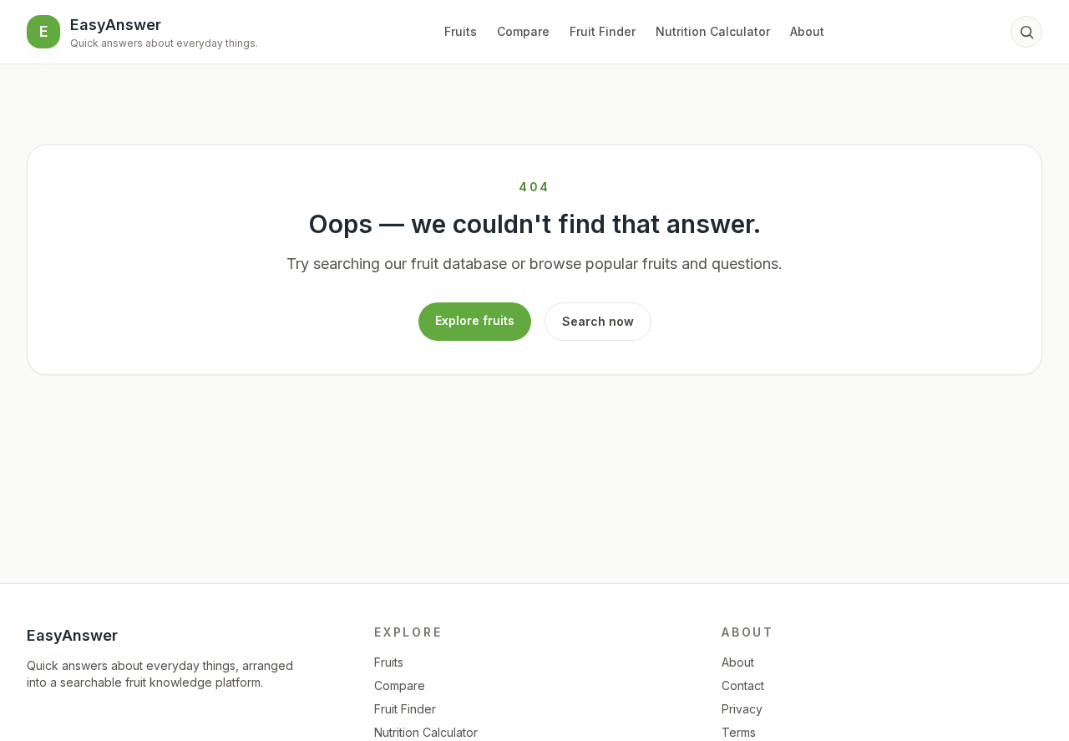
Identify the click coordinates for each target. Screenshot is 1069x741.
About (807, 31)
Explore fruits (474, 320)
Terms (739, 732)
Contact (743, 685)
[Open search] (1026, 32)
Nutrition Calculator (713, 31)
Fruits (460, 31)
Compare (523, 31)
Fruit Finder (603, 31)
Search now (598, 321)
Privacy (742, 709)
